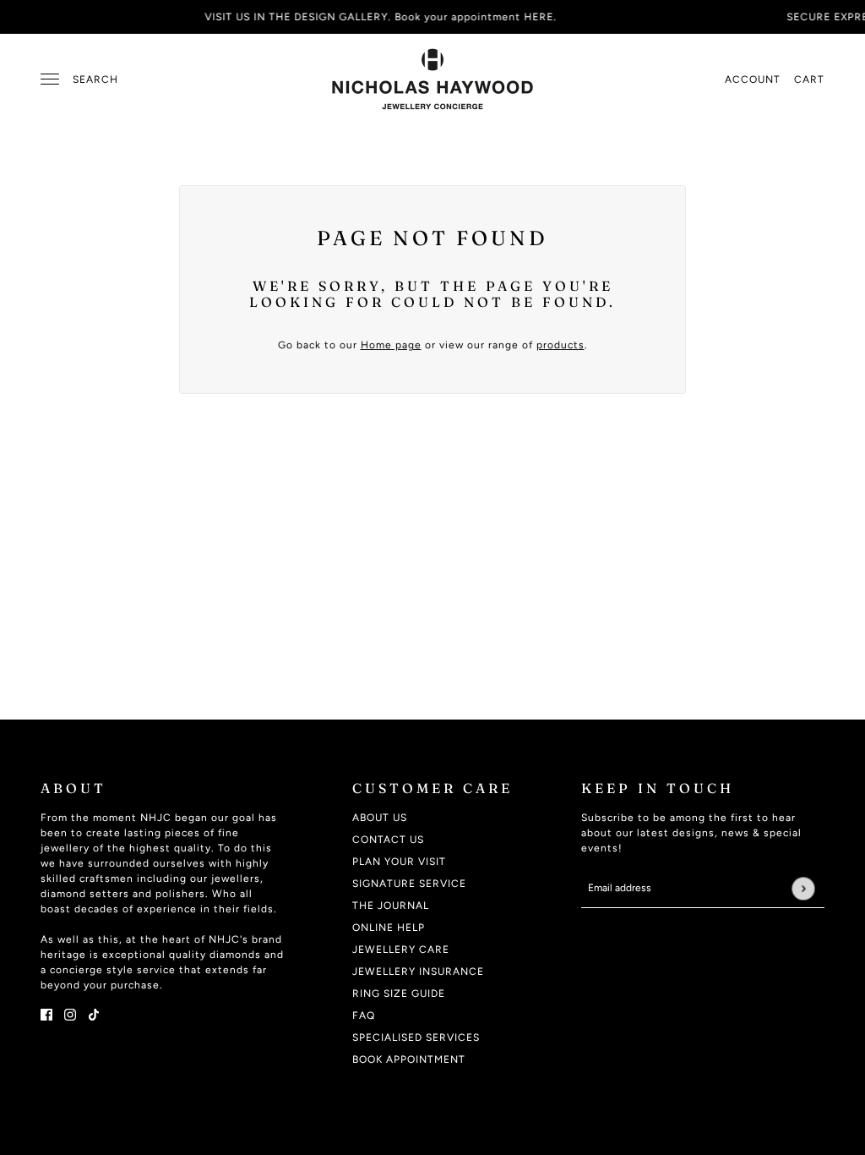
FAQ (363, 1015)
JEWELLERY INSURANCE (418, 971)
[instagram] (70, 1013)
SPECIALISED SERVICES (416, 1037)
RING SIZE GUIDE (398, 993)
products (560, 345)
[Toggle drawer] (50, 79)
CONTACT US (388, 840)
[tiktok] (93, 1013)
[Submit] (803, 888)
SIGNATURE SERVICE (409, 884)
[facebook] (46, 1013)
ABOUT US (379, 818)
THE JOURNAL (390, 905)
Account (753, 79)
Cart (809, 79)
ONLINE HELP (388, 927)
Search (95, 79)
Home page (391, 345)
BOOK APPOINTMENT (408, 1059)
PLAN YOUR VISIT (399, 862)
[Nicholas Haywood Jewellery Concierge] (432, 79)
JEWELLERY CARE (400, 949)
